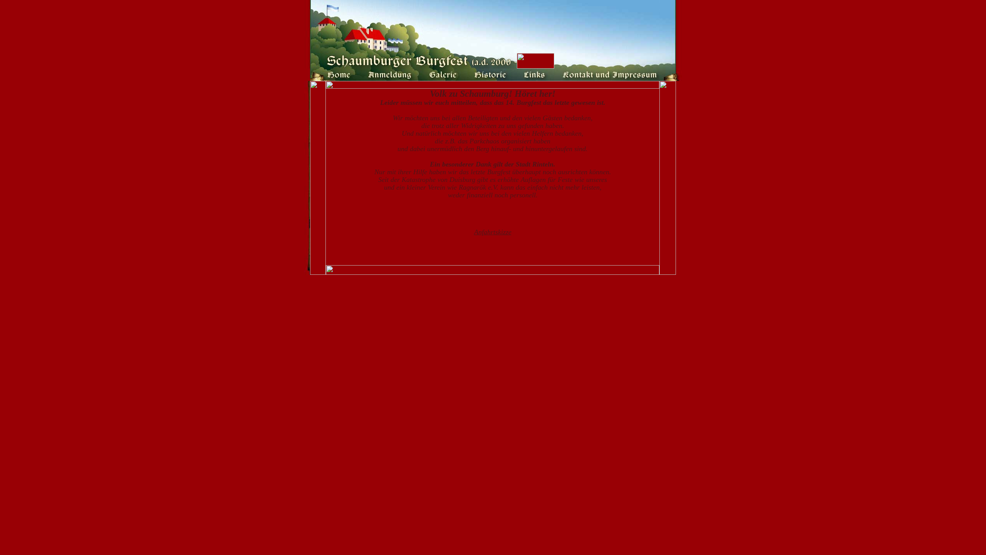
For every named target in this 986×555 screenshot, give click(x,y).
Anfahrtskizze (492, 232)
